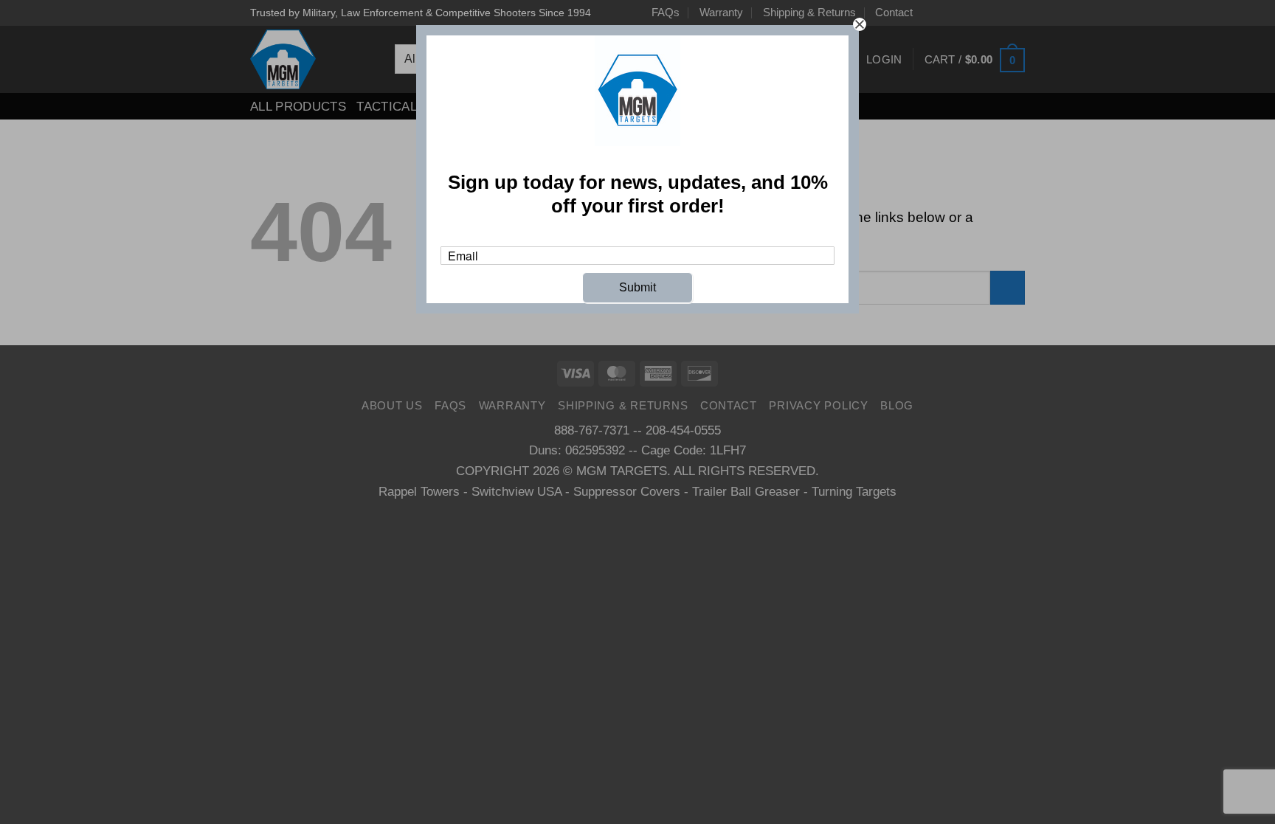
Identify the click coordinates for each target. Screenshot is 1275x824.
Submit (637, 287)
